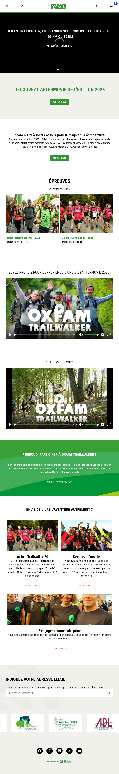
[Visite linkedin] (59, 751)
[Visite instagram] (49, 751)
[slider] (42, 334)
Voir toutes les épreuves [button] (59, 189)
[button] (7, 6)
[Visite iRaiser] (59, 761)
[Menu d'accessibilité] (115, 3)
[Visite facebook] (40, 751)
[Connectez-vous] (97, 6)
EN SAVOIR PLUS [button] (32, 585)
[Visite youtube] (79, 751)
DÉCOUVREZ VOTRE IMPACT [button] (60, 482)
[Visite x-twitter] (69, 751)
